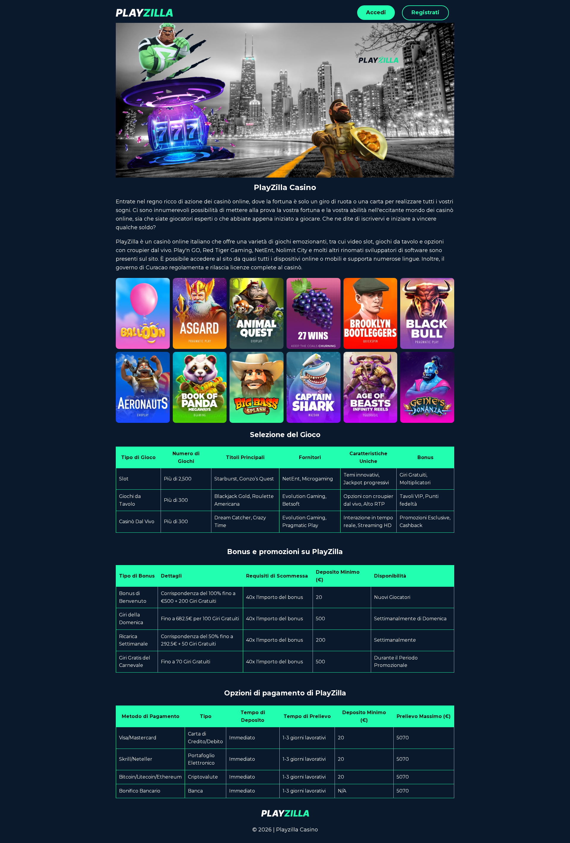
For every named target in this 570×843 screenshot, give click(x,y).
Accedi (376, 12)
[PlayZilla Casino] (285, 813)
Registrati (425, 12)
